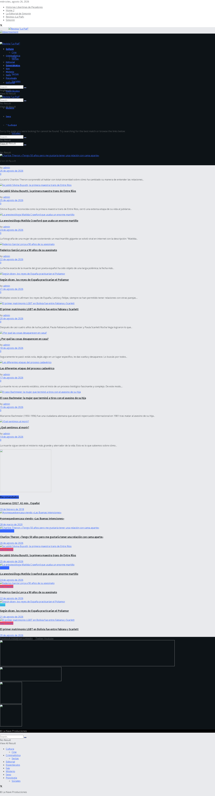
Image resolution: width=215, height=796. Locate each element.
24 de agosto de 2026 (11, 230)
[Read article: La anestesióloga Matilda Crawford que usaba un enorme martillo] (107, 214)
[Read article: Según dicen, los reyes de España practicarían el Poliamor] (107, 273)
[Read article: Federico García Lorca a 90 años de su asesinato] (107, 244)
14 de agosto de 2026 (11, 436)
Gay (8, 68)
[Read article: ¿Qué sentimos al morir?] (107, 421)
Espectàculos (13, 90)
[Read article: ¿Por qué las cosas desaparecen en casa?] (107, 332)
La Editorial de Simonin (18, 13)
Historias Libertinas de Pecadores (24, 7)
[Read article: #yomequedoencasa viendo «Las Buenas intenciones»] (107, 512)
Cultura (10, 49)
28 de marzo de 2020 (11, 524)
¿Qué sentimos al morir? (14, 427)
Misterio (10, 71)
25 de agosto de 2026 (11, 200)
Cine (14, 57)
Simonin (10, 20)
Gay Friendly (6, 549)
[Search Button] (25, 87)
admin (6, 167)
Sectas (15, 74)
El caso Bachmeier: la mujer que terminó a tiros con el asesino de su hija (43, 398)
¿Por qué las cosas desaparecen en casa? (24, 339)
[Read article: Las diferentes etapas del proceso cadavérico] (107, 362)
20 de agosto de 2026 (11, 318)
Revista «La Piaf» (15, 16)
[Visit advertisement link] (9, 32)
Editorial (10, 82)
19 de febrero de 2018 (12, 509)
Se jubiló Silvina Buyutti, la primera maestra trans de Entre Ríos (38, 191)
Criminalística (13, 55)
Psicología (11, 78)
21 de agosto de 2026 (11, 289)
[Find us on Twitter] (1, 25)
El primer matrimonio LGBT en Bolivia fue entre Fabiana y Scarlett (39, 309)
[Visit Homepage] (14, 28)
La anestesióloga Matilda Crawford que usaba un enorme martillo (39, 220)
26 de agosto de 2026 (11, 170)
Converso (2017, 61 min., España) (20, 503)
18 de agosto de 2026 (11, 348)
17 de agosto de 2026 (11, 377)
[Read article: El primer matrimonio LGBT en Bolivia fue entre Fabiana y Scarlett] (107, 303)
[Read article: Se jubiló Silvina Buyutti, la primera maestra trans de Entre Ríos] (107, 185)
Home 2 (10, 10)
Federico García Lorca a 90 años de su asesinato (28, 250)
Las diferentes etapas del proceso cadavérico (27, 368)
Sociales (16, 133)
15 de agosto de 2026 (11, 407)
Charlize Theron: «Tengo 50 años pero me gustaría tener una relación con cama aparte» (51, 161)
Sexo (8, 116)
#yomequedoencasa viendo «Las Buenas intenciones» (32, 518)
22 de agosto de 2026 (11, 259)
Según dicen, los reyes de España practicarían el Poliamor (34, 279)
